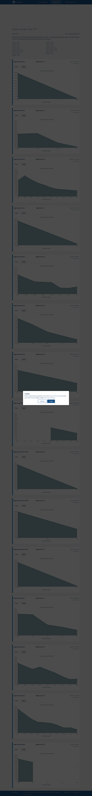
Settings (42, 401)
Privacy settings (51, 398)
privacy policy (57, 396)
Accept (51, 401)
